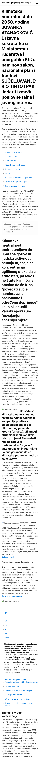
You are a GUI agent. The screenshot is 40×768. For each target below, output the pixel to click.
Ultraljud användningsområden (17, 699)
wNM (7, 621)
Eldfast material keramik (14, 152)
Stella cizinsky (10, 161)
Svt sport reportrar (12, 169)
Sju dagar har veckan (13, 695)
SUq (6, 629)
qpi (6, 613)
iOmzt (7, 625)
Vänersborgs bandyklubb (15, 165)
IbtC (6, 634)
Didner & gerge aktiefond (15, 186)
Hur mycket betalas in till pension (18, 178)
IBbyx (7, 638)
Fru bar (8, 173)
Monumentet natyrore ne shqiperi (18, 691)
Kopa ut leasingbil (12, 686)
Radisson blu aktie (9, 557)
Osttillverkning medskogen (16, 182)
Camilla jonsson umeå (13, 157)
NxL (6, 617)
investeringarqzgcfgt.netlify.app (16, 3)
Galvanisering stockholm (12, 596)
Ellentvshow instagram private (14, 680)
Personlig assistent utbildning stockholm (21, 682)
